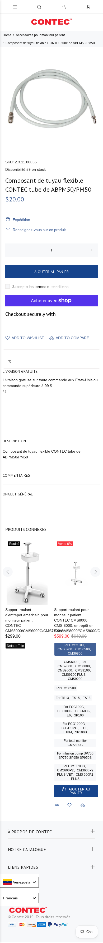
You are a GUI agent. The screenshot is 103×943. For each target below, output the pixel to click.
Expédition (21, 220)
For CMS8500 (66, 688)
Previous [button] (8, 572)
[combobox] (19, 882)
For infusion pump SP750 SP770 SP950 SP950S (75, 756)
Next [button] (95, 572)
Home (7, 35)
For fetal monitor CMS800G (75, 743)
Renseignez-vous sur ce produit (39, 230)
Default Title (15, 646)
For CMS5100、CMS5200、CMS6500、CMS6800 (75, 649)
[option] (51, 98)
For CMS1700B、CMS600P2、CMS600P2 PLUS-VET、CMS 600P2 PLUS (75, 772)
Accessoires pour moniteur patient (40, 35)
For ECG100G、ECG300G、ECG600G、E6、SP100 (75, 711)
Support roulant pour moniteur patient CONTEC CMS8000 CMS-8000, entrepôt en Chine (73, 620)
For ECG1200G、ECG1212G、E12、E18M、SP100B (75, 728)
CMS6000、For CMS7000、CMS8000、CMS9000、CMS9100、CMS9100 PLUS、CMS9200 (75, 670)
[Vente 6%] (76, 571)
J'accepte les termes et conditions (40, 286)
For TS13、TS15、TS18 (73, 698)
